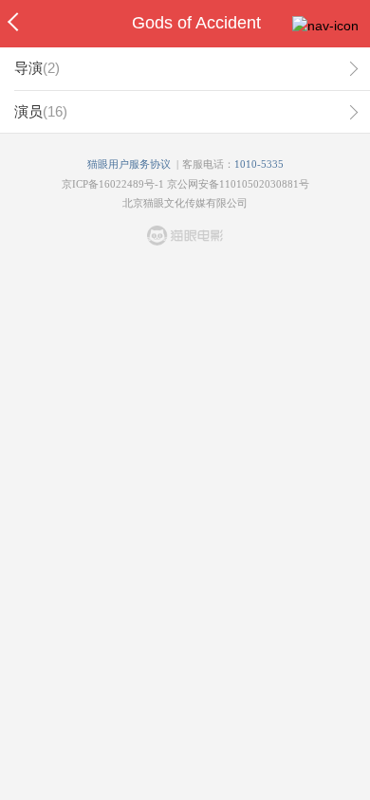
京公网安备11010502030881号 (238, 184)
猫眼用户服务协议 (129, 164)
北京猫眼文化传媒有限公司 (185, 203)
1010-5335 (259, 164)
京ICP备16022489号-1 (113, 184)
